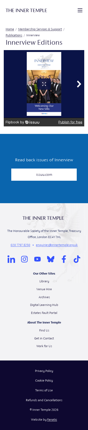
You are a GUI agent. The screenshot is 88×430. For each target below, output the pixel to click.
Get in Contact (44, 338)
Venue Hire (44, 289)
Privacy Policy (44, 371)
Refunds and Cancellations (44, 400)
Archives (44, 297)
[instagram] (24, 259)
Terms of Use (44, 390)
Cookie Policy (44, 380)
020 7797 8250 (20, 245)
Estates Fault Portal (44, 313)
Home (10, 29)
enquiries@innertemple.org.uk (57, 245)
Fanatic (52, 419)
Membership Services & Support (40, 29)
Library (44, 281)
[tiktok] (77, 259)
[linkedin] (11, 259)
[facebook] (63, 259)
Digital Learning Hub (44, 305)
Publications (14, 35)
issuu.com (44, 174)
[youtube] (37, 259)
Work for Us (44, 346)
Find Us (44, 330)
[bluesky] (50, 259)
